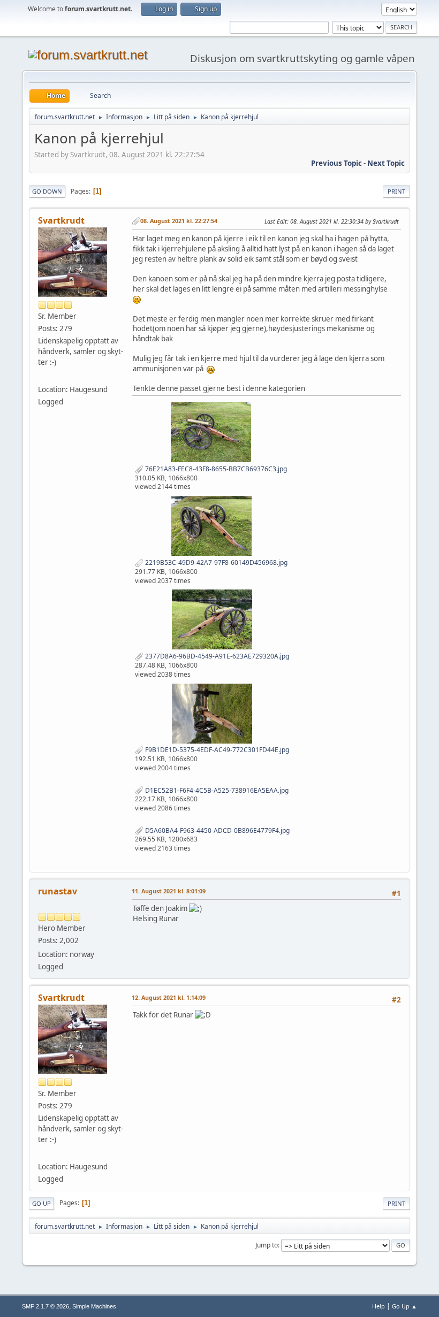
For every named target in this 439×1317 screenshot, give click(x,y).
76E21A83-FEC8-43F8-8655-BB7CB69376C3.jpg (215, 468)
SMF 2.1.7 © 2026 (45, 1306)
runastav (57, 891)
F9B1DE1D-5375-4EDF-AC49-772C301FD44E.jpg (216, 749)
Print (396, 191)
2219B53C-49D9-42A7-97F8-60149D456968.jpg (215, 562)
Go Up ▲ (404, 1306)
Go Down (47, 191)
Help (378, 1306)
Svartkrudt (61, 220)
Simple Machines (94, 1306)
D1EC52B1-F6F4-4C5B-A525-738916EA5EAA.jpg (216, 790)
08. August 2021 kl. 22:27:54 (178, 221)
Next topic (386, 163)
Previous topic (336, 163)
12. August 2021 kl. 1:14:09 (169, 997)
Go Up (41, 1203)
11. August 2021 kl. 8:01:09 (169, 891)
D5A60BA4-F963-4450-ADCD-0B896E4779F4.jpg (216, 830)
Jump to (266, 1245)
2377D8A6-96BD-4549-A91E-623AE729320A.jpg (216, 656)
